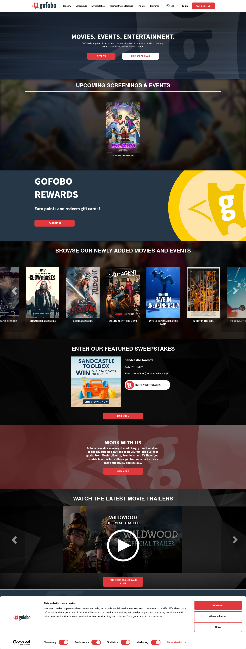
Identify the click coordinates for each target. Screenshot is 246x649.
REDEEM (101, 56)
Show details (174, 642)
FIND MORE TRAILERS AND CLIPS (123, 582)
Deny (218, 627)
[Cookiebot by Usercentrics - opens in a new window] (21, 642)
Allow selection (218, 616)
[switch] (96, 642)
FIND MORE (123, 415)
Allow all (218, 605)
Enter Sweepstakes (147, 384)
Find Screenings (140, 56)
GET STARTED (203, 5)
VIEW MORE (123, 471)
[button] (12, 539)
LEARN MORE (54, 223)
